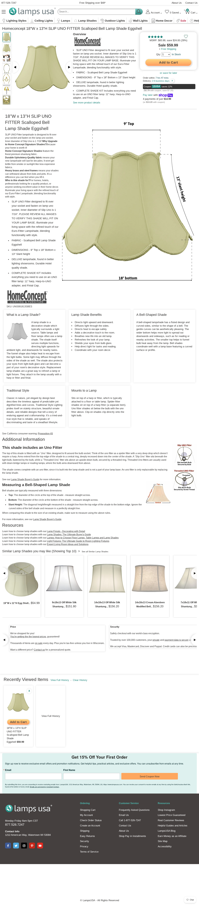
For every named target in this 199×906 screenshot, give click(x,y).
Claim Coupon (126, 458)
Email (60, 452)
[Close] (142, 431)
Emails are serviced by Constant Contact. (123, 471)
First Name (94, 452)
